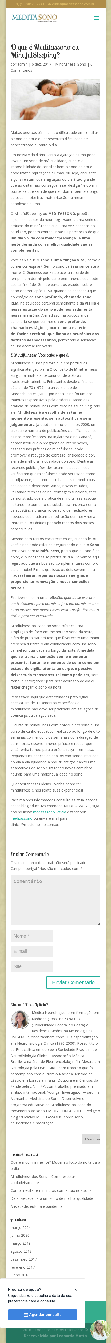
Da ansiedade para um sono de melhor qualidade (52, 1198)
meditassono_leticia (49, 812)
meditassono (22, 818)
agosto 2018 (21, 1251)
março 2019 (21, 1243)
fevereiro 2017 (23, 1267)
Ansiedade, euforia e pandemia (36, 1206)
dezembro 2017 (24, 1259)
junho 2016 (20, 1275)
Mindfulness (65, 64)
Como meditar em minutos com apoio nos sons (51, 1190)
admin (22, 64)
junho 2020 (20, 1235)
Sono (81, 64)
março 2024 (21, 1227)
